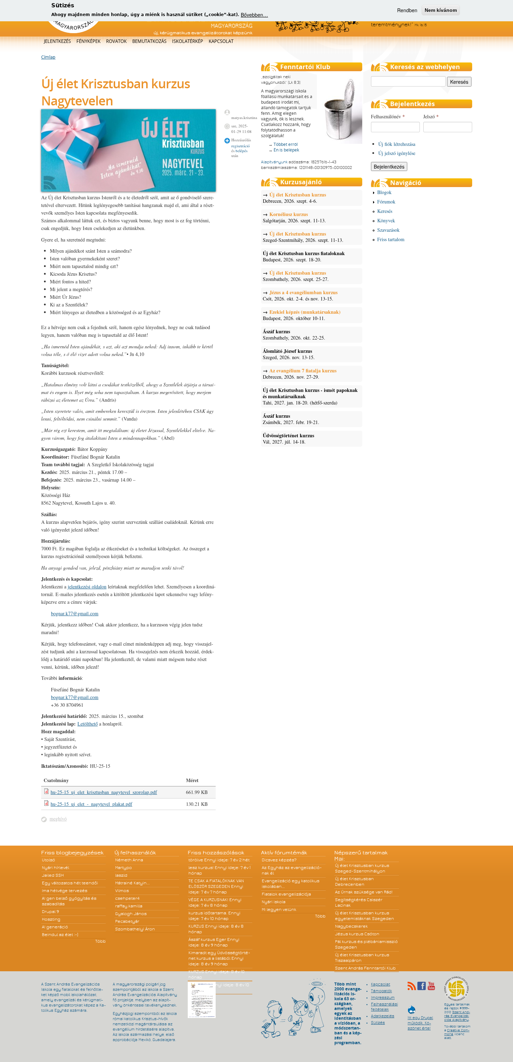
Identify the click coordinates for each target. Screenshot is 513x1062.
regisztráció (240, 145)
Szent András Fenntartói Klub (365, 968)
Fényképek (88, 41)
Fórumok (386, 201)
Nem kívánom (441, 10)
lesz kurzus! (201, 867)
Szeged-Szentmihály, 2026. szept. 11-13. (303, 237)
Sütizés (378, 1022)
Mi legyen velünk (279, 909)
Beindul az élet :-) (60, 934)
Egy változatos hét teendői (70, 883)
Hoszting (51, 919)
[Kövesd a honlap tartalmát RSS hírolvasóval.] (412, 986)
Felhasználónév (388, 116)
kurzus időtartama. (207, 913)
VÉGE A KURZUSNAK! (208, 899)
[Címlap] (73, 31)
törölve (195, 859)
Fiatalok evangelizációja (286, 894)
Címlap (48, 57)
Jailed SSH (53, 875)
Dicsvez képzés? (279, 859)
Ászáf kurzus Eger (207, 939)
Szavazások (388, 229)
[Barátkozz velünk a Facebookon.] (421, 986)
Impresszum (383, 997)
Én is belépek (286, 150)
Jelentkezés (57, 41)
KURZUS (196, 926)
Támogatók (381, 991)
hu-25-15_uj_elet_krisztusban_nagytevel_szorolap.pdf (104, 792)
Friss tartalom (390, 239)
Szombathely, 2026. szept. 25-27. (296, 276)
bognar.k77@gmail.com (74, 613)
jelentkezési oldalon (87, 586)
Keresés (384, 211)
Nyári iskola (273, 901)
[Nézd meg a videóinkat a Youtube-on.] (431, 986)
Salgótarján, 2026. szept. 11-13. (294, 217)
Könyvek (386, 220)
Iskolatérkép (187, 41)
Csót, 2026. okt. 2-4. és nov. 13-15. (300, 295)
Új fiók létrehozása (396, 144)
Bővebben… (254, 14)
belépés (241, 150)
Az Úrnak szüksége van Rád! (364, 892)
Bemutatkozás (149, 41)
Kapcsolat (221, 41)
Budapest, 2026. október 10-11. (302, 315)
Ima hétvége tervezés (64, 890)
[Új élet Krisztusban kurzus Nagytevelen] (128, 189)
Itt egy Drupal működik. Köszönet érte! (420, 1020)
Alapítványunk (274, 162)
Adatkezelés (382, 1016)
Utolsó (48, 859)
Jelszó (431, 116)
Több (100, 941)
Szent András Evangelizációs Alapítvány (457, 1016)
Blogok (384, 192)
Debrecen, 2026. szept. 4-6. (294, 198)
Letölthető (87, 723)
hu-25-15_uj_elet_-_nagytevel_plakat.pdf (91, 804)
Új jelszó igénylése (396, 153)
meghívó (58, 818)
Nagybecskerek (351, 926)
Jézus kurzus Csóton (357, 933)
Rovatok (116, 41)
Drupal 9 (50, 911)
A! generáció (55, 926)
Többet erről (286, 144)
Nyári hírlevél (55, 867)
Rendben (407, 10)
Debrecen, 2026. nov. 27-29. (299, 373)
